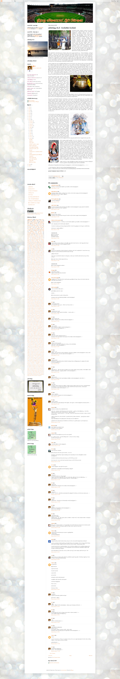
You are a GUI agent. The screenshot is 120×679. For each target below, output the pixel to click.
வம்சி (39, 364)
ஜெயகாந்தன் (42, 318)
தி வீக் (42, 326)
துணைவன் (39, 332)
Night (30, 271)
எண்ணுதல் (33, 288)
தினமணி (42, 258)
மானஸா (36, 227)
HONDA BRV (29, 270)
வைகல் (33, 372)
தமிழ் (38, 244)
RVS (52, 302)
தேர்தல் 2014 (29, 335)
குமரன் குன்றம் (32, 300)
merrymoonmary (63, 670)
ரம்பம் (34, 359)
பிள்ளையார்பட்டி (37, 347)
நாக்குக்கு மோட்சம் (31, 188)
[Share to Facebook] (53, 177)
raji (52, 248)
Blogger (72, 670)
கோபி (29, 304)
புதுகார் (42, 348)
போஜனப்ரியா (33, 252)
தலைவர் (28, 326)
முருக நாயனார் (36, 357)
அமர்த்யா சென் (41, 275)
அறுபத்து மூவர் (35, 277)
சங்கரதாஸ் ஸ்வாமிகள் (31, 306)
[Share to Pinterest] (54, 177)
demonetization (35, 242)
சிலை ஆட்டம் (37, 36)
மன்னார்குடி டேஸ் (60, 177)
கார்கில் (43, 297)
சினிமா (28, 221)
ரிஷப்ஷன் (30, 150)
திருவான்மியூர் (41, 330)
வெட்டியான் (29, 371)
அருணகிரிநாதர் (29, 277)
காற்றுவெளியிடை (30, 298)
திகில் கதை (34, 327)
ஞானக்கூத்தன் (29, 320)
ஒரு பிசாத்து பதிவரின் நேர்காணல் (33, 196)
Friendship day (41, 269)
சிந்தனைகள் (29, 312)
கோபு (42, 256)
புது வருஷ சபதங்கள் (37, 348)
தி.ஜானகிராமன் (29, 327)
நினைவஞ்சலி (41, 340)
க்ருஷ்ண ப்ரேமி (29, 305)
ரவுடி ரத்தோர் (41, 359)
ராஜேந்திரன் (35, 360)
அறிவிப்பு (31, 246)
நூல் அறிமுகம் (41, 341)
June (30, 130)
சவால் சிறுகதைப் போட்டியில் (37, 35)
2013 (29, 116)
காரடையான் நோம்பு (38, 297)
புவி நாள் (40, 349)
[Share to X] (52, 177)
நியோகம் (28, 341)
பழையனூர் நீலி (37, 261)
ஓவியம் (39, 246)
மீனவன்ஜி (30, 139)
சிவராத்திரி (42, 313)
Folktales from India (33, 245)
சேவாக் (28, 317)
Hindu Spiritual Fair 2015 (35, 270)
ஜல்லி (34, 318)
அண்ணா (42, 253)
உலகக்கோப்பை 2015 (34, 287)
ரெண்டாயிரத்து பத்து (32, 157)
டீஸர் (33, 321)
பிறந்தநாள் (32, 262)
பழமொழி (39, 344)
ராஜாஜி (28, 360)
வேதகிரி (42, 371)
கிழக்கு (32, 299)
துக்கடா (28, 238)
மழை (28, 245)
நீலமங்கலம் (36, 341)
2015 (29, 113)
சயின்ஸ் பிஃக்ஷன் (35, 257)
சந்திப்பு (39, 247)
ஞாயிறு (33, 320)
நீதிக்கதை (41, 244)
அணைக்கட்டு (33, 274)
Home (71, 655)
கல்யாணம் (35, 243)
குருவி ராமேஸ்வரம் (37, 301)
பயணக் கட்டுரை (41, 225)
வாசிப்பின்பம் (40, 233)
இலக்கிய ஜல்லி (29, 285)
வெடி (43, 370)
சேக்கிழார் (28, 316)
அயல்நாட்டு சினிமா (32, 254)
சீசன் (29, 314)
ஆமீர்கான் (28, 282)
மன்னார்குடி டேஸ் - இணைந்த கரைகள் (34, 200)
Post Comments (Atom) (56, 657)
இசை (35, 220)
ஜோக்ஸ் (34, 233)
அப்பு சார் (37, 275)
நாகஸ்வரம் (33, 241)
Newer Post (50, 655)
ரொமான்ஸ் (28, 363)
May (30, 131)
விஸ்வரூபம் (35, 370)
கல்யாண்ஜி (31, 296)
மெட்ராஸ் (32, 358)
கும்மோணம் (33, 256)
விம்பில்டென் (29, 370)
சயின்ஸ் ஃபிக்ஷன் (40, 243)
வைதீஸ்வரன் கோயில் (38, 372)
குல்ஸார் (42, 301)
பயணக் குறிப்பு (40, 234)
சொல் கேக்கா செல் (31, 204)
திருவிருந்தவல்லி (34, 331)
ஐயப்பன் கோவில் (33, 291)
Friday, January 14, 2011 (55, 188)
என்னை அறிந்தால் (38, 288)
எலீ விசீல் (33, 289)
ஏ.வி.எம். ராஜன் (34, 290)
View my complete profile (37, 67)
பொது (30, 220)
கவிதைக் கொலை (36, 296)
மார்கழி (32, 357)
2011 (29, 119)
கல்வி (38, 255)
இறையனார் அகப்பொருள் (35, 284)
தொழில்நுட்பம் (32, 231)
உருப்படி (41, 286)
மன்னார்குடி (29, 225)
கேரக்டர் (40, 302)
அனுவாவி (37, 274)
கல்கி (28, 296)
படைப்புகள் (32, 343)
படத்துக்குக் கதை (41, 342)
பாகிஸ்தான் (42, 344)
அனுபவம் (29, 219)
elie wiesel (36, 271)
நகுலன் (35, 336)
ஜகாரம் (42, 317)
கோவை (32, 247)
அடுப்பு (43, 273)
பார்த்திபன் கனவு (29, 346)
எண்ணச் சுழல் (29, 288)
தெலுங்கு (35, 334)
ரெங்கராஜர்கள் (38, 362)
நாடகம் (42, 259)
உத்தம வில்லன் (34, 286)
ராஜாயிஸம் (31, 360)
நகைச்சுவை (31, 226)
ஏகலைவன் (39, 290)
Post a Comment (52, 653)
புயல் (32, 349)
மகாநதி (30, 153)
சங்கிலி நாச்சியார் (37, 306)
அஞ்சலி (38, 245)
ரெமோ (42, 362)
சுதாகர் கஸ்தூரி (29, 244)
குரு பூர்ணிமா (41, 300)
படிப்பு (29, 343)
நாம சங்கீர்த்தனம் (34, 260)
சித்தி (39, 257)
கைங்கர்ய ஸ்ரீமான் (30, 303)
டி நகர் (29, 321)
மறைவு (32, 355)
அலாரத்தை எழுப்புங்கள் (41, 277)
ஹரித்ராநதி (41, 374)
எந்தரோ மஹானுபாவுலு (32, 145)
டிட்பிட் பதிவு (34, 244)
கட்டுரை (40, 220)
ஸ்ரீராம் (32, 374)
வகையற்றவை (42, 227)
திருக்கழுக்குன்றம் (40, 327)
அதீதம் (28, 254)
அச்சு (39, 253)
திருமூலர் (28, 330)
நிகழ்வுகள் (39, 260)
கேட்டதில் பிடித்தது (35, 302)
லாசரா (33, 363)
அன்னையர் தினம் (29, 275)
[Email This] (49, 177)
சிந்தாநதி (33, 312)
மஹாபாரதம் (40, 231)
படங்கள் (37, 342)
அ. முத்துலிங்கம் (38, 272)
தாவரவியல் (39, 326)
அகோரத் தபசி (30, 273)
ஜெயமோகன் (30, 319)
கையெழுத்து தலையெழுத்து (33, 147)
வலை (28, 227)
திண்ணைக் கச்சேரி (38, 226)
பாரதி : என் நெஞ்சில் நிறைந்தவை (33, 198)
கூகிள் (31, 302)
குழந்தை (28, 302)
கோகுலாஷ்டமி (38, 256)
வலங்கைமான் (39, 365)
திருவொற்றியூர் (34, 259)
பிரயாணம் (33, 347)
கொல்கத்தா (42, 303)
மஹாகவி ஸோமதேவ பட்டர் (31, 356)
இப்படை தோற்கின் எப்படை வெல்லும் (34, 202)
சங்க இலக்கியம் (38, 305)
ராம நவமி (39, 360)
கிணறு (35, 298)
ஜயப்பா (32, 318)
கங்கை (35, 292)
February (31, 136)
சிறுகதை (37, 219)
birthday (33, 271)
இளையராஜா (40, 242)
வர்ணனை (34, 365)
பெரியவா (31, 350)
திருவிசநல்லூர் (29, 331)
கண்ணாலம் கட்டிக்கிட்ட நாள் (33, 148)
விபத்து (28, 253)
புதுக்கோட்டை (29, 349)
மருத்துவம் (28, 355)
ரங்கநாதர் (31, 359)
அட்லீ (29, 274)
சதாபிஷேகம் (42, 306)
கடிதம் (37, 292)
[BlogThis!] (50, 177)
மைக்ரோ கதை (38, 241)
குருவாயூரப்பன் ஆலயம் (30, 301)
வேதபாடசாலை (29, 372)
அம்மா (33, 276)
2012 (29, 118)
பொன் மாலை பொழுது (54, 277)
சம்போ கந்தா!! (31, 142)
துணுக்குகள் (35, 332)
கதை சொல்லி (41, 292)
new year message (30, 272)
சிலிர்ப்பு (40, 312)
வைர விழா (37, 28)
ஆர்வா (52, 241)
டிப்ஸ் (31, 321)
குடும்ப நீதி (39, 299)
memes (43, 271)
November (31, 122)
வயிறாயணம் (42, 364)
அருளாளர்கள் (31, 228)
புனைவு (42, 219)
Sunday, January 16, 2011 (55, 536)
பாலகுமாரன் (28, 262)
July (30, 128)
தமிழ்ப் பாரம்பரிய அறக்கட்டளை (35, 258)
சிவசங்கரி (34, 313)
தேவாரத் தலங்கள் (30, 234)
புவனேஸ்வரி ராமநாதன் (55, 185)
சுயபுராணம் (29, 233)
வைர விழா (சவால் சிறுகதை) (32, 190)
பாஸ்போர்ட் (42, 346)
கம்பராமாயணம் (29, 239)
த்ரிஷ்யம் (43, 335)
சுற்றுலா (42, 257)
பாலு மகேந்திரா (35, 346)
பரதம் (43, 343)
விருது (32, 370)
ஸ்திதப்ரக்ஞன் (30, 373)
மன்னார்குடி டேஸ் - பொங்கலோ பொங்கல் (35, 151)
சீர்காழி (33, 314)
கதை (32, 243)
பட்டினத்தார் (39, 249)
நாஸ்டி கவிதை (36, 340)
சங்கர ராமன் (42, 305)
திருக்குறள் (28, 259)
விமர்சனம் (34, 225)
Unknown (53, 530)
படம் (32, 227)
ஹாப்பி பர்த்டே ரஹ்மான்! (33, 159)
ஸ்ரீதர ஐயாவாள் (35, 373)
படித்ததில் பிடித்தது (33, 223)
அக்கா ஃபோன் (35, 253)
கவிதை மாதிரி (41, 230)
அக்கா (34, 273)
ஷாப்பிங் (43, 372)
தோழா (40, 335)
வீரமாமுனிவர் (40, 370)
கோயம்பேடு (32, 304)
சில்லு (31, 313)
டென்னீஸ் (40, 321)
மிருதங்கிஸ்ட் (31, 156)
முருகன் (40, 357)
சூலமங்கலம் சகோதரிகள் (36, 315)
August (30, 127)
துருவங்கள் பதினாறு (40, 333)
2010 (29, 164)
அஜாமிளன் (37, 273)
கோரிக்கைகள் (37, 304)
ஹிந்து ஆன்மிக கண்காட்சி (30, 375)
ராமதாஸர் (43, 360)
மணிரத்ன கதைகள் (40, 252)
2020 (29, 107)
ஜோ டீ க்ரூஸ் (41, 319)
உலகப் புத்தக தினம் (40, 287)
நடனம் (38, 336)
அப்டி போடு (40, 232)
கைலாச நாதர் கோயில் (37, 303)
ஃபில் (34, 272)
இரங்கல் (36, 230)
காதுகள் (28, 297)
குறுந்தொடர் (38, 228)
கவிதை (42, 246)
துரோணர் (28, 334)
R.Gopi (52, 449)
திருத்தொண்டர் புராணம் (41, 328)
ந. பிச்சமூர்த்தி (30, 336)
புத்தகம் (31, 230)
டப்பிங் (40, 320)
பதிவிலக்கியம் (30, 186)
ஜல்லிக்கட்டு (38, 318)
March (30, 135)
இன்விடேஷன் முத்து (32, 162)
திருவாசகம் (32, 330)
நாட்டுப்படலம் (29, 260)
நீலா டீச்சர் (32, 249)
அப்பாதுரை (53, 270)
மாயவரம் (28, 357)
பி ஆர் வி (29, 347)
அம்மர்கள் (28, 276)
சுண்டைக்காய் (41, 314)
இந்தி (30, 283)
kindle (40, 271)
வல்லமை (43, 365)
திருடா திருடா (35, 328)
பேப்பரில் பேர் (35, 350)
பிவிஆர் (41, 347)
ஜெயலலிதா (35, 319)
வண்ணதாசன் (29, 364)
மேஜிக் (35, 358)
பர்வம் (33, 261)
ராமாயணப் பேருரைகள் (31, 361)
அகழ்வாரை (42, 272)
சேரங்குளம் (32, 316)
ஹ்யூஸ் (40, 375)
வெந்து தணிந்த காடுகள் (36, 371)
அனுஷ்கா (41, 274)
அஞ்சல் (40, 273)
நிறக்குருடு (32, 341)
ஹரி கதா (38, 374)
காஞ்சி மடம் (41, 296)
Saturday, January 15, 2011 (55, 422)
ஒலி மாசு (40, 291)
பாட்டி (39, 345)
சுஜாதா (28, 248)
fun (38, 271)
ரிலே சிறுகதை (38, 361)
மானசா (37, 356)
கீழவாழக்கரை (35, 299)
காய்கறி (34, 297)
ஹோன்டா (36, 375)
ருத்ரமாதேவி (32, 362)
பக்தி (35, 249)
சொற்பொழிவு (33, 248)
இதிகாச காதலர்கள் (39, 254)
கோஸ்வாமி (41, 304)
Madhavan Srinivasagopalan (56, 220)
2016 (29, 111)
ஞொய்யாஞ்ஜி (37, 320)
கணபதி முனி (35, 221)
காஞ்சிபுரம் (41, 255)
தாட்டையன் (31, 326)
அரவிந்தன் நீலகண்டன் (39, 276)
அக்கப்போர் (40, 224)
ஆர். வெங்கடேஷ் (33, 282)
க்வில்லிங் (33, 305)
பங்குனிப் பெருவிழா (29, 342)
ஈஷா (38, 285)
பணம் (35, 343)
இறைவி (42, 284)
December (31, 121)
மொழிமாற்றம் (39, 358)
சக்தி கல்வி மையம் (54, 191)
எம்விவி (43, 288)
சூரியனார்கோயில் (29, 315)
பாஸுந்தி (39, 346)
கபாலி (31, 255)
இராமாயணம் (41, 238)
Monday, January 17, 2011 (55, 643)
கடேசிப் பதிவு (30, 194)
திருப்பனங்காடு (30, 329)
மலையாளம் (42, 355)
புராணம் (42, 262)
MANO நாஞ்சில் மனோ (55, 199)
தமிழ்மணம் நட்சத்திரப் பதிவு (35, 240)
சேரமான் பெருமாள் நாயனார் (39, 316)
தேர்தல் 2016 (33, 335)
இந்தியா (40, 283)
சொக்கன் (31, 317)
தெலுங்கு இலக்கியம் (40, 334)
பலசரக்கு (35, 344)
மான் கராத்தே (41, 356)
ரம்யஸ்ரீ (37, 359)
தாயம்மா (35, 326)
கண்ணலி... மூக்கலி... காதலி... (34, 144)
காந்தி (31, 297)
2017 (29, 110)
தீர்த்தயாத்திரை (38, 248)
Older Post (90, 655)
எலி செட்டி (29, 289)
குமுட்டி (36, 300)
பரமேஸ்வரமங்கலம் (30, 344)
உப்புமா (38, 286)
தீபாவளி (38, 259)
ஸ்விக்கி (35, 374)
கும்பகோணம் (29, 256)
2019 (29, 108)
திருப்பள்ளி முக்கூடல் (36, 329)
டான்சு (43, 320)
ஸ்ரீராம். (52, 442)
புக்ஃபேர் (31, 348)
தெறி (31, 334)
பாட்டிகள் (42, 345)
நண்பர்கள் (41, 336)
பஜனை (34, 342)
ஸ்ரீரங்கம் (28, 374)
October (30, 124)
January (30, 138)
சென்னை (42, 315)
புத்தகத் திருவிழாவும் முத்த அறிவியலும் (35, 154)
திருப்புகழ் (41, 329)
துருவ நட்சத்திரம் (33, 333)
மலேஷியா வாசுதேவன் (37, 355)
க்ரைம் (35, 247)
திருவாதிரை (36, 330)
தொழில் (37, 335)
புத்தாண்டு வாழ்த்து (37, 262)
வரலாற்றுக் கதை (30, 365)
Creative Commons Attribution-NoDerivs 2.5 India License (35, 213)
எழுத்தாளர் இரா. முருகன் (38, 289)
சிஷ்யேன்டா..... (31, 141)
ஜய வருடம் (28, 318)
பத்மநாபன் (53, 407)
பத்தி (36, 234)
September (31, 125)
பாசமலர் (29, 345)
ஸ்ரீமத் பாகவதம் (41, 373)
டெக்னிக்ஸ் (36, 321)
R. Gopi (52, 465)
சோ (34, 317)
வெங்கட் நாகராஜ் (54, 287)
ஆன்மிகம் (42, 221)
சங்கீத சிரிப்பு (31, 160)
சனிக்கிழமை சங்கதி (31, 232)
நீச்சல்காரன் (53, 425)
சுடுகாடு (36, 314)
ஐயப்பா (37, 291)
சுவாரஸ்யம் (33, 224)
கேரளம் (43, 302)
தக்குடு (52, 539)
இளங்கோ (52, 212)
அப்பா (34, 275)
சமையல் (34, 239)
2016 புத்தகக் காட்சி (34, 268)
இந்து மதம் (35, 246)
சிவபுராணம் (38, 313)
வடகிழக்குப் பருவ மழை (39, 363)
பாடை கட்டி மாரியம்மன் (34, 345)
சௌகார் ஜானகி (38, 317)
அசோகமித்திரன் (34, 238)
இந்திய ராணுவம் (35, 283)
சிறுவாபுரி (36, 312)
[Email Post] (62, 176)
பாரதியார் (42, 261)
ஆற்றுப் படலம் (38, 282)
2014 (29, 114)
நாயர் (31, 340)
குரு (38, 300)
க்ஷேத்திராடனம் (29, 257)
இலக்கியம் (34, 285)
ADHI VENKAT (54, 205)
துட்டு (39, 331)
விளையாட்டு (36, 229)
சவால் (42, 247)
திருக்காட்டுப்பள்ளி (29, 328)
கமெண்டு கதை (35, 255)
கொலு (28, 247)
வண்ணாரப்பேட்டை (34, 364)
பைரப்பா (39, 350)
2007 (29, 165)
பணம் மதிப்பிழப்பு (39, 343)
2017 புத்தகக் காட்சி (40, 268)
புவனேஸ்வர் (36, 349)
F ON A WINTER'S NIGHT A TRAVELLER (33, 269)
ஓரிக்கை (31, 292)
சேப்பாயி (28, 258)
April (30, 133)
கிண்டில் (39, 298)
